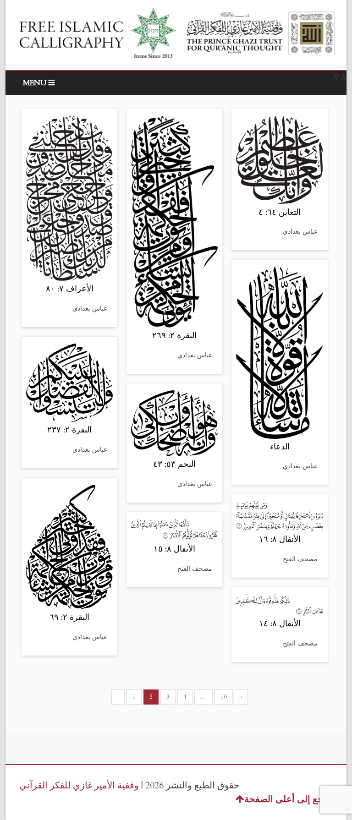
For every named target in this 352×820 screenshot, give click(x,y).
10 (223, 697)
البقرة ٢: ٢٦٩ (174, 335)
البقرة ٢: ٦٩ (69, 617)
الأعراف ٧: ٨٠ (70, 289)
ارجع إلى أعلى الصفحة (287, 799)
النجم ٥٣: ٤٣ (174, 464)
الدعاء (280, 447)
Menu (35, 83)
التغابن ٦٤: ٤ (279, 212)
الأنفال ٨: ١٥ (174, 549)
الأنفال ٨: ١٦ (280, 539)
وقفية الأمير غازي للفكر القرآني (79, 785)
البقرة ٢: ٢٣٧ (69, 430)
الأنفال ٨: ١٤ (280, 623)
